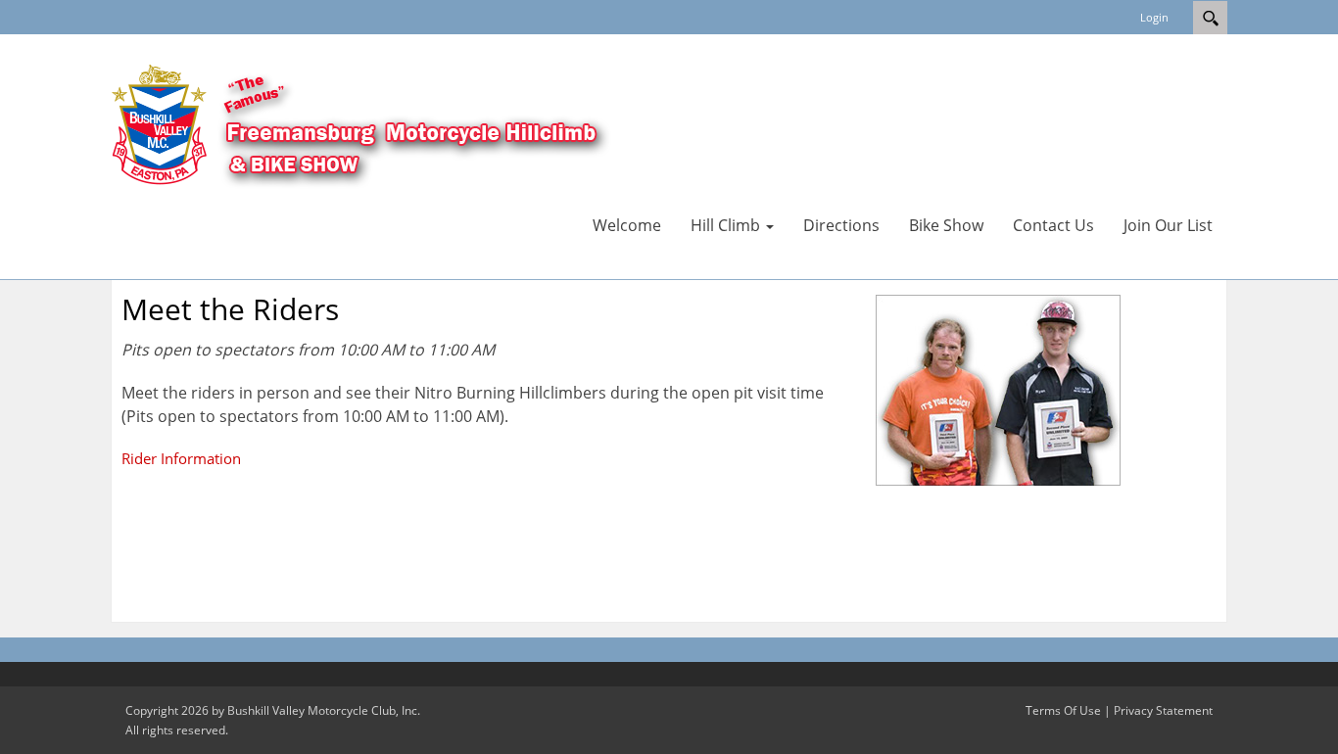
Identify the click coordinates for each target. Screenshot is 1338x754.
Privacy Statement (1163, 710)
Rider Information (181, 458)
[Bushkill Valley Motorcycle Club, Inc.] (404, 130)
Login (1154, 17)
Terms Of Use (1063, 710)
